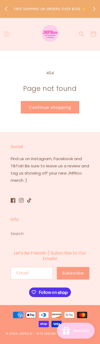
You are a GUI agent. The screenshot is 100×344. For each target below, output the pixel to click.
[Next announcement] (94, 9)
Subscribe (73, 273)
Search (17, 233)
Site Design (46, 333)
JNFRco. (26, 333)
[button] (7, 34)
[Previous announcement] (6, 9)
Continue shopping (50, 107)
